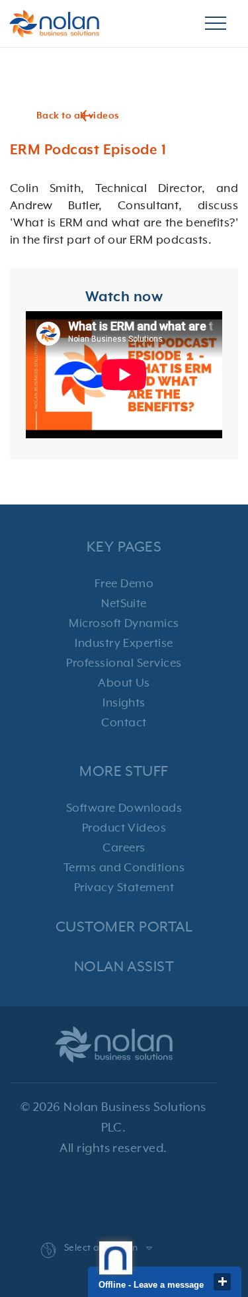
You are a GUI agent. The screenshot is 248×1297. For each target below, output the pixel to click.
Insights (124, 703)
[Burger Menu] (215, 24)
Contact (123, 723)
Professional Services (123, 663)
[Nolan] (54, 24)
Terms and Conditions (124, 868)
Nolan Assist (124, 967)
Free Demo (124, 584)
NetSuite (124, 603)
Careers (124, 848)
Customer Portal (124, 927)
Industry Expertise (124, 643)
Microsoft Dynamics (124, 623)
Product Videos (124, 828)
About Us (124, 683)
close (222, 1281)
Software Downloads (124, 808)
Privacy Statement (124, 887)
